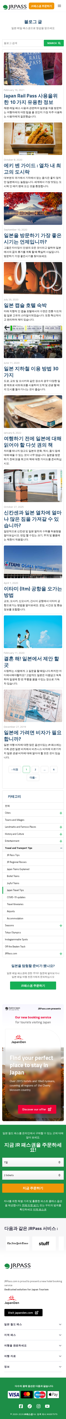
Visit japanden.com (20, 1312)
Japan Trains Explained (18, 869)
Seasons (9, 925)
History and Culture (14, 834)
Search (52, 43)
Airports (11, 911)
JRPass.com (11, 953)
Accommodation (15, 918)
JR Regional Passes (17, 862)
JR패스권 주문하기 (41, 6)
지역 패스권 (39, 1209)
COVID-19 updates (16, 897)
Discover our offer (34, 1109)
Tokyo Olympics (13, 932)
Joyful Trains (13, 883)
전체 (7, 806)
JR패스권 (28, 1414)
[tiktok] (29, 1406)
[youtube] (47, 1406)
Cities (8, 813)
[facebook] (21, 1406)
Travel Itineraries (15, 904)
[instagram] (38, 1406)
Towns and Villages (14, 820)
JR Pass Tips (13, 855)
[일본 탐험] (15, 6)
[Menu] (59, 5)
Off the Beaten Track (15, 946)
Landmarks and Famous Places (20, 827)
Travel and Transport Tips (18, 848)
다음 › (33, 777)
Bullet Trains (13, 876)
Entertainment (12, 841)
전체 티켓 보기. (30, 1205)
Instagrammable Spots (16, 939)
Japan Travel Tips (15, 890)
